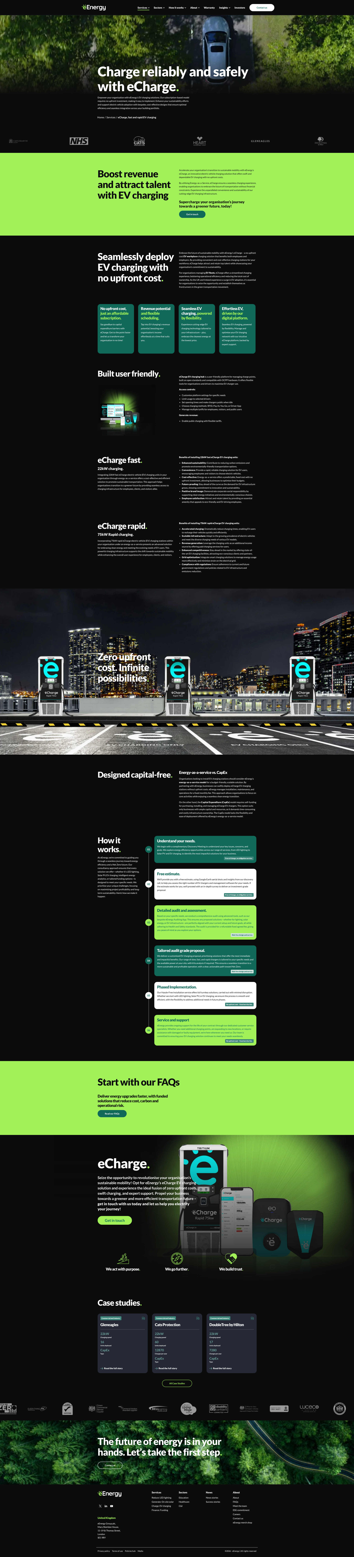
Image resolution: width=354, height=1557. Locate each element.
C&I (181, 1506)
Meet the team (240, 1506)
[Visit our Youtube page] (111, 1506)
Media (140, 1551)
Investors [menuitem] (240, 7)
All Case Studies (177, 1383)
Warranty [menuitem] (209, 7)
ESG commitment (241, 1510)
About (236, 1497)
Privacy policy (104, 1551)
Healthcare (184, 1501)
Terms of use (117, 1551)
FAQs (235, 1501)
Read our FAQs (112, 1113)
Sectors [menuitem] (158, 7)
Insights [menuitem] (223, 7)
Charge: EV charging (161, 1506)
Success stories (213, 1501)
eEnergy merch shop (242, 1522)
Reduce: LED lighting (161, 1497)
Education (183, 1497)
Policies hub (130, 1551)
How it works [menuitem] (176, 7)
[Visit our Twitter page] (100, 1506)
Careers (236, 1514)
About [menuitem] (193, 7)
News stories (212, 1497)
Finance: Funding (160, 1510)
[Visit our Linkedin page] (106, 1506)
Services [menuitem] (142, 7)
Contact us (262, 7)
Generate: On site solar (163, 1501)
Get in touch (192, 214)
